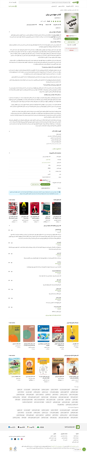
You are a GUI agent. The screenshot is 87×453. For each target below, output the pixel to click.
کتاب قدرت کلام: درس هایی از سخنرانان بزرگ (13, 217)
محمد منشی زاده (32, 378)
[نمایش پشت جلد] (66, 31)
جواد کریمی (48, 159)
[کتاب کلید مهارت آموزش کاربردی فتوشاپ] (58, 333)
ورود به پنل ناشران (52, 438)
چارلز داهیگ (48, 220)
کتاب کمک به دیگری (16, 343)
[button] (71, 23)
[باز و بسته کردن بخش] (9, 32)
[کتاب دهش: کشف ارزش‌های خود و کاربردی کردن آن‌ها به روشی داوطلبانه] (29, 333)
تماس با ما (65, 440)
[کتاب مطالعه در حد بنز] (14, 366)
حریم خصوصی (75, 440)
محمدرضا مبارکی (61, 378)
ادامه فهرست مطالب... (56, 149)
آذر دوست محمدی (75, 380)
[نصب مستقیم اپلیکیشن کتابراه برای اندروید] (40, 427)
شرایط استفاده (75, 438)
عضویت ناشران (53, 436)
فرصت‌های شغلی (75, 442)
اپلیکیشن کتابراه (12, 6)
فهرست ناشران (53, 440)
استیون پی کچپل (32, 347)
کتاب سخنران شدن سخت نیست (24, 217)
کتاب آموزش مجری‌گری (59, 376)
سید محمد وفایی (46, 380)
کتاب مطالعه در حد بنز (16, 376)
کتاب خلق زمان (75, 343)
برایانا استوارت (46, 347)
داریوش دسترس (36, 220)
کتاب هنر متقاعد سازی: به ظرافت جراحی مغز (44, 377)
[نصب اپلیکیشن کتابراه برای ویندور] (11, 427)
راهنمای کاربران (64, 438)
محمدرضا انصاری (25, 220)
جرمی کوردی (15, 220)
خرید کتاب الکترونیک (71, 38)
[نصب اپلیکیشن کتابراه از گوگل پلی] (30, 427)
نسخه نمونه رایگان (71, 42)
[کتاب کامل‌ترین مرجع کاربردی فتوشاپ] (43, 333)
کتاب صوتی (62, 446)
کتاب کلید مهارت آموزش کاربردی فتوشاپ (59, 344)
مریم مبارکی (18, 378)
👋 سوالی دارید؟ (77, 449)
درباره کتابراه (76, 436)
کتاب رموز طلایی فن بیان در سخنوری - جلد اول (57, 217)
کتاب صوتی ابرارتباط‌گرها (47, 217)
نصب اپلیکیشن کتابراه (73, 446)
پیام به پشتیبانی (64, 436)
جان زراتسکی (76, 345)
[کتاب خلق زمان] (72, 333)
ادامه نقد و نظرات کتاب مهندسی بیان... (53, 315)
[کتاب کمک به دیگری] (14, 333)
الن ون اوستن (17, 345)
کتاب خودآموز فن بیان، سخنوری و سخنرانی (34, 217)
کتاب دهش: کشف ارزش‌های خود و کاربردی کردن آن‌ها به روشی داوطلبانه (29, 344)
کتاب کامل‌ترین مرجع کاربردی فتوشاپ (43, 344)
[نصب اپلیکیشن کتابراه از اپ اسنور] (21, 427)
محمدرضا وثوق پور (57, 220)
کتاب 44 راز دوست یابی (30, 376)
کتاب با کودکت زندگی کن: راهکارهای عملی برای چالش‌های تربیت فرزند (73, 377)
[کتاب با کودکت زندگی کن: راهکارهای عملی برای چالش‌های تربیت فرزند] (72, 366)
